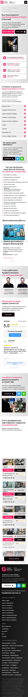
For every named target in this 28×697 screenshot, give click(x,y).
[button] (20, 32)
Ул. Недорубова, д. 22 (8, 496)
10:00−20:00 (7, 475)
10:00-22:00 (7, 522)
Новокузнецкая (21, 467)
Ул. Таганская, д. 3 (7, 520)
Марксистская (21, 514)
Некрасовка (21, 490)
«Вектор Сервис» (8, 536)
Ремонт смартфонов (13, 8)
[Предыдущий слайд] (1, 241)
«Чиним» (5, 467)
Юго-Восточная (21, 536)
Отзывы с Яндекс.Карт (14, 367)
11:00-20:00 (7, 498)
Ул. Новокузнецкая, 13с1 (9, 473)
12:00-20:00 (7, 499)
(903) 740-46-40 (8, 478)
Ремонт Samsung (6, 9)
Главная (4, 8)
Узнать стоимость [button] (8, 258)
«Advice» (5, 514)
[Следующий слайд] (27, 241)
